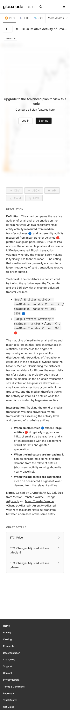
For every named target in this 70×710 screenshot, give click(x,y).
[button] (9, 18)
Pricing (7, 632)
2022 (51, 492)
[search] (41, 7)
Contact (7, 673)
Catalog (7, 639)
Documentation (11, 652)
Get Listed (8, 706)
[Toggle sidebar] (7, 29)
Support (7, 666)
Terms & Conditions (13, 686)
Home (6, 625)
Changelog (9, 659)
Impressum (9, 693)
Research (8, 646)
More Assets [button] (56, 18)
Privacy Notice (11, 679)
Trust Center (10, 700)
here (52, 109)
